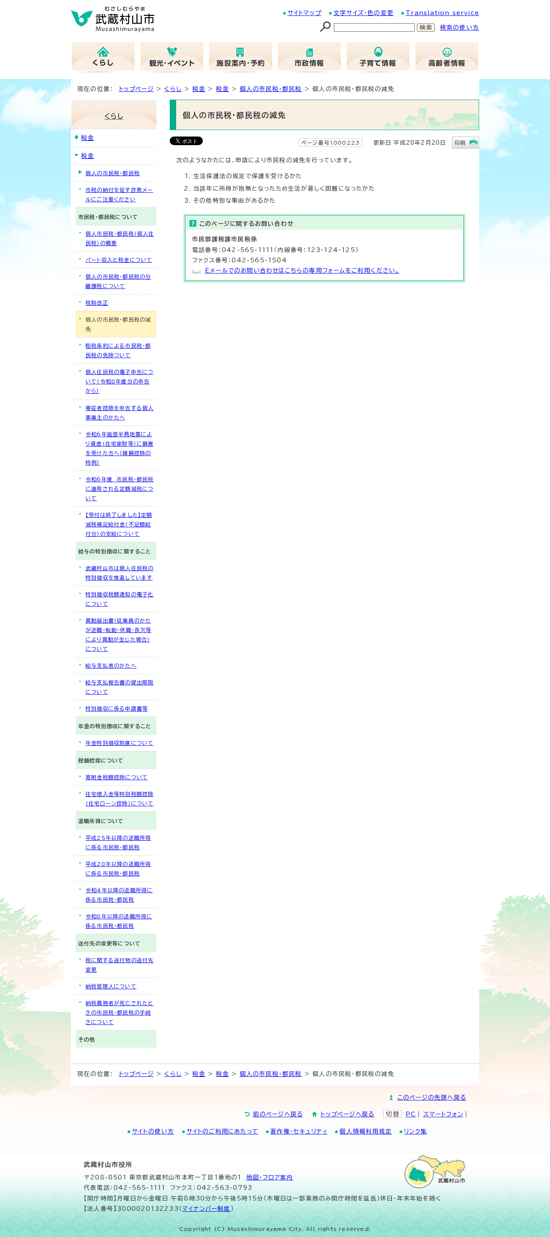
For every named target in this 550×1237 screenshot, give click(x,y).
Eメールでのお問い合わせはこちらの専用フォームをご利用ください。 (302, 270)
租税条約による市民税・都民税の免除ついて (118, 350)
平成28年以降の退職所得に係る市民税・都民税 (118, 868)
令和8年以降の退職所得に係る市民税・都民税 (119, 921)
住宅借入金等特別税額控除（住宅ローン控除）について (120, 798)
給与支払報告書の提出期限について (119, 687)
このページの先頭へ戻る (431, 1097)
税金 (198, 89)
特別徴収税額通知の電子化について (119, 599)
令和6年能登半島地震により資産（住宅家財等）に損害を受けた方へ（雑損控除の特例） (120, 448)
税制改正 (97, 302)
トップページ (136, 89)
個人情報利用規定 (365, 1131)
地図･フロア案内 (269, 1177)
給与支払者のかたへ (111, 665)
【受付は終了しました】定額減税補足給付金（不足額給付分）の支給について (119, 524)
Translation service (442, 13)
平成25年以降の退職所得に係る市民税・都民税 (118, 842)
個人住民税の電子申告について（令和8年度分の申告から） (119, 381)
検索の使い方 (459, 27)
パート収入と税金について (119, 259)
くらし (173, 89)
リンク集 (415, 1131)
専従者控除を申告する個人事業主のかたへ (119, 412)
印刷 (460, 142)
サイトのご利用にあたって (222, 1131)
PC (411, 1114)
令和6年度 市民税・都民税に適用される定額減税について (120, 489)
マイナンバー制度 (206, 1209)
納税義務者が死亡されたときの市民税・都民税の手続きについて (119, 1012)
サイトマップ (304, 13)
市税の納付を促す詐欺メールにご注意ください (119, 194)
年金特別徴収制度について (119, 742)
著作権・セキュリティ (298, 1131)
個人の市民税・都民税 (271, 89)
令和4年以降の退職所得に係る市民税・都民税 (119, 894)
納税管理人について (111, 986)
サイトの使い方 (153, 1131)
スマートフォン (443, 1114)
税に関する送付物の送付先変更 (119, 964)
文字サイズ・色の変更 (363, 13)
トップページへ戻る (347, 1114)
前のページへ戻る (278, 1114)
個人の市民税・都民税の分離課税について (118, 281)
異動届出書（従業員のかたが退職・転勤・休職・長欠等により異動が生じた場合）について (119, 634)
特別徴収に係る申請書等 (117, 708)
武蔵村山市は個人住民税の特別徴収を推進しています (119, 572)
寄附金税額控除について (117, 777)
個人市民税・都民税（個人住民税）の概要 (120, 238)
